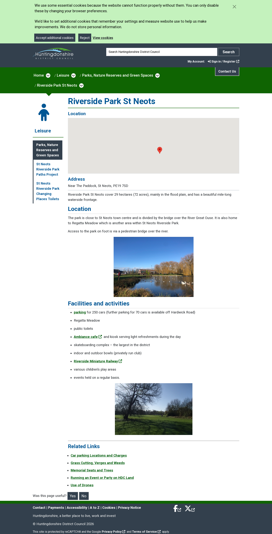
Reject (85, 38)
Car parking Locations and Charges (99, 456)
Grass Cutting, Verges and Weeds (98, 463)
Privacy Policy (112, 531)
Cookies (108, 508)
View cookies (103, 38)
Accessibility (77, 508)
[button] (159, 150)
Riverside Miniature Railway (96, 361)
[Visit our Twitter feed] (189, 508)
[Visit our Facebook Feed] (177, 508)
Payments (56, 508)
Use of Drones (82, 485)
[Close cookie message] (234, 6)
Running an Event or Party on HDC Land (102, 478)
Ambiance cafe (86, 337)
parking (80, 312)
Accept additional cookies (55, 38)
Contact (39, 508)
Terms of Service (144, 531)
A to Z (95, 508)
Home (39, 75)
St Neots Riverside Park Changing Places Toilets (47, 191)
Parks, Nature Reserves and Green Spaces (117, 75)
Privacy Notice (129, 508)
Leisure (63, 75)
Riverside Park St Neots (57, 85)
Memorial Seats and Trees (92, 470)
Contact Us (227, 71)
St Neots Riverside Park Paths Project (47, 169)
